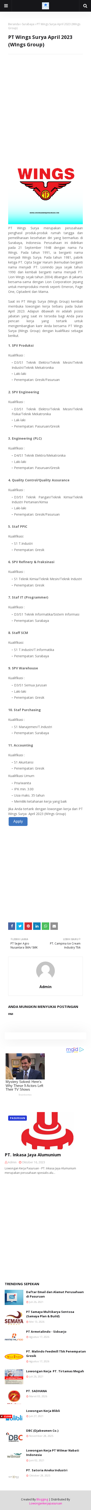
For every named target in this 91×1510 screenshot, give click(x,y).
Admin (45, 986)
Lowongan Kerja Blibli (43, 1411)
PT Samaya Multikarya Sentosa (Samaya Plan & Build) (50, 1314)
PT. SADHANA (36, 1391)
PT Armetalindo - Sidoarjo (46, 1331)
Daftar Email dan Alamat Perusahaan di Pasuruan (55, 1294)
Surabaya (28, 24)
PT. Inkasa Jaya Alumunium (33, 1154)
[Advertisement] (45, 99)
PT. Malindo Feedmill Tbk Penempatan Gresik (56, 1353)
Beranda (14, 24)
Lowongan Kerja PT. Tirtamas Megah (55, 1371)
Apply (18, 821)
